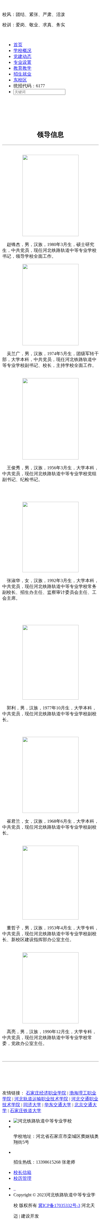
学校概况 (22, 50)
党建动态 (22, 56)
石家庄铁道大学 (25, 1110)
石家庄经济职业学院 (46, 1093)
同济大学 (32, 1104)
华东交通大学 (57, 1104)
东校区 (20, 80)
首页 (17, 44)
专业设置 (22, 62)
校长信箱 (22, 1172)
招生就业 (22, 74)
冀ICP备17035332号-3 (59, 1205)
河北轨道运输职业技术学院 (41, 1098)
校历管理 (22, 1178)
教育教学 (22, 68)
